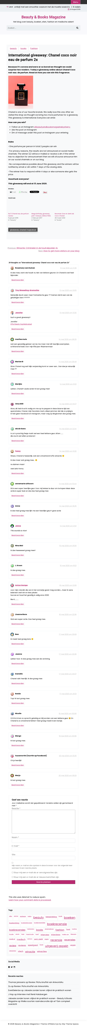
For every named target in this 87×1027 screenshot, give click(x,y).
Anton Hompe (21, 585)
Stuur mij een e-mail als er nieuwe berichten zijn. (36, 877)
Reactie (16, 808)
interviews (55, 934)
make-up (65, 934)
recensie (56, 940)
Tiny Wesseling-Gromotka (27, 290)
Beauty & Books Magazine (44, 17)
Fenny (18, 451)
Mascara (73, 934)
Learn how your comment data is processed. (30, 900)
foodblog (74, 929)
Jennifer (19, 312)
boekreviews (30, 929)
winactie (30, 951)
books (23, 48)
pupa (46, 939)
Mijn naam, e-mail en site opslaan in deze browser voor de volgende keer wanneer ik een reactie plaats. (42, 866)
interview (45, 934)
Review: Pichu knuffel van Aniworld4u (46, 982)
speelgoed (33, 945)
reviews (22, 945)
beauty (13, 48)
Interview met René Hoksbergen (32, 994)
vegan (73, 945)
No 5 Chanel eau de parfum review (18, 215)
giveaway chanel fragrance (23, 229)
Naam (15, 837)
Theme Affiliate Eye (50, 1024)
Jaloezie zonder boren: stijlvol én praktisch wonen (47, 990)
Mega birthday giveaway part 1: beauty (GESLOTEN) (41, 215)
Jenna (18, 526)
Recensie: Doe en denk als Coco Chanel (64, 215)
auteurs (23, 916)
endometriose (49, 929)
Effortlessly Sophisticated (21, 324)
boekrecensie (57, 924)
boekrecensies (17, 929)
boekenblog (14, 923)
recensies (69, 939)
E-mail (15, 846)
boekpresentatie (39, 923)
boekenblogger (26, 923)
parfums (29, 939)
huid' (37, 934)
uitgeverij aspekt (56, 946)
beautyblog (51, 916)
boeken (69, 917)
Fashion (34, 48)
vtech (20, 951)
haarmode (30, 934)
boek (60, 916)
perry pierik (38, 939)
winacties (42, 951)
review (12, 945)
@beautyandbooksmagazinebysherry (52, 127)
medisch (21, 939)
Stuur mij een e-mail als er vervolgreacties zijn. (36, 872)
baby (29, 916)
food (68, 929)
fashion (59, 929)
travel (41, 945)
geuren (17, 934)
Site (13, 854)
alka (10, 916)
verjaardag (12, 951)
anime (16, 916)
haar (22, 934)
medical (12, 939)
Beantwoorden (17, 280)
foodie (11, 934)
